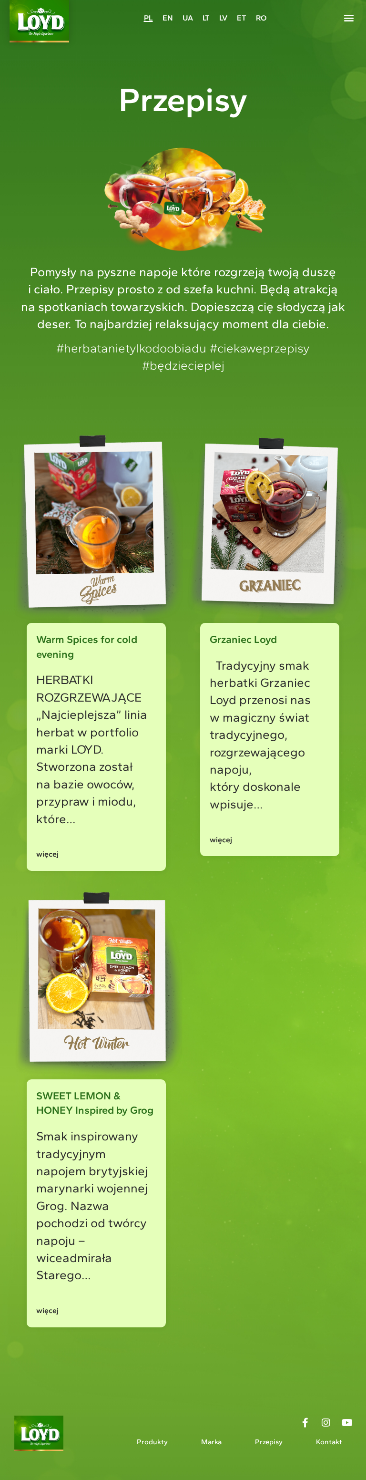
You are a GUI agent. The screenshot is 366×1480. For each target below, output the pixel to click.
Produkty (152, 1442)
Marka (211, 1442)
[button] (348, 17)
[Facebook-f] (305, 1423)
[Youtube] (347, 1423)
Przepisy (269, 1442)
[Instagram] (326, 1423)
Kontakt (329, 1442)
